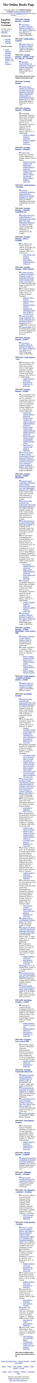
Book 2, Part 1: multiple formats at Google (29, 661)
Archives (23, 1372)
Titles (32, 1366)
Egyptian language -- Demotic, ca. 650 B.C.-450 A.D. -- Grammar (9, 59)
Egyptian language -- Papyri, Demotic (24, 268)
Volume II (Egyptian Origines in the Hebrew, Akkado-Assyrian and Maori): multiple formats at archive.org (29, 176)
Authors (26, 1366)
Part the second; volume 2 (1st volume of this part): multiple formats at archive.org (29, 421)
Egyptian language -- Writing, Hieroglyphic (22, 475)
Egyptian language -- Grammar (22, 20)
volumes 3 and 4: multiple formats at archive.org (29, 836)
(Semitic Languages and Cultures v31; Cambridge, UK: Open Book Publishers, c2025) (26, 1235)
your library (4, 31)
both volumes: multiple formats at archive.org (29, 262)
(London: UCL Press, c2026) (26, 46)
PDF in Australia (28, 1215)
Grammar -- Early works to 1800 (23, 1040)
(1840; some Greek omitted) (27, 522)
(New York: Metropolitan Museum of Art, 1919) (27, 974)
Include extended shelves (22, 11)
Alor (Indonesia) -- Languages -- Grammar (25, 1191)
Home (4, 1366)
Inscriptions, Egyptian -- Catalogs (23, 1001)
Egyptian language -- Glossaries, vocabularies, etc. (22, 210)
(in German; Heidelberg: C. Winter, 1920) (27, 195)
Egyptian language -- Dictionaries (23, 109)
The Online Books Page (18, 4)
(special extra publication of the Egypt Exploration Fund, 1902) (27, 930)
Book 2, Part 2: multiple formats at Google (29, 667)
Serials (22, 1368)
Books (4, 1372)
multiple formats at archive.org (29, 379)
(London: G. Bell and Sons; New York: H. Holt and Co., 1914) (27, 1102)
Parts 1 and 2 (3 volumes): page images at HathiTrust (28, 447)
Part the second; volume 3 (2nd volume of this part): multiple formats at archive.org (29, 430)
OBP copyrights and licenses (18, 1380)
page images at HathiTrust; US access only (28, 384)
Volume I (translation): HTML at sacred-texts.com (29, 730)
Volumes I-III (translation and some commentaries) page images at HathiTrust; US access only (29, 738)
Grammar (8, 43)
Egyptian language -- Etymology (22, 148)
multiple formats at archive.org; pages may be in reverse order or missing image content (29, 766)
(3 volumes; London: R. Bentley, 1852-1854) (27, 460)
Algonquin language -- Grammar (23, 1173)
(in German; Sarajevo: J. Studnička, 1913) (27, 1160)
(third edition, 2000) (27, 65)
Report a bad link (23, 1361)
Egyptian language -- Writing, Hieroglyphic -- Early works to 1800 (25, 630)
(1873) (26, 1179)
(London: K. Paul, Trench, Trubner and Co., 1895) (27, 28)
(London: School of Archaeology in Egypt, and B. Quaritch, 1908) (27, 988)
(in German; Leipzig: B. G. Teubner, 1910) (26, 1090)
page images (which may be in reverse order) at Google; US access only (29, 758)
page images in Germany (27, 906)
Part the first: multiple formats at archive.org (29, 414)
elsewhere (4, 32)
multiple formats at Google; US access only (29, 1025)
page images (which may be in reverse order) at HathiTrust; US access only (29, 774)
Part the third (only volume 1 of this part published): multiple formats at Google (29, 439)
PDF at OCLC (27, 811)
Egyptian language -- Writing (22, 390)
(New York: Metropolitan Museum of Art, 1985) (27, 220)
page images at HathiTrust (27, 809)
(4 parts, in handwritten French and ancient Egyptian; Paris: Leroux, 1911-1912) (27, 277)
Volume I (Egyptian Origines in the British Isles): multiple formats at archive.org (29, 165)
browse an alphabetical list (17, 13)
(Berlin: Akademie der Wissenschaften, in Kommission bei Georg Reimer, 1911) (26, 93)
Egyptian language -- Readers (22, 338)
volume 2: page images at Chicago (29, 832)
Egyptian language (8, 40)
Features (16, 1372)
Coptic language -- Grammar (8, 51)
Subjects (15, 1368)
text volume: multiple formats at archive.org (29, 566)
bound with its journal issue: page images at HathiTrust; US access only (29, 912)
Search (9, 1366)
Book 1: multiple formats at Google (28, 657)
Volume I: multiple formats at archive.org (29, 137)
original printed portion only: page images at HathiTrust (28, 1346)
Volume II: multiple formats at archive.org (29, 142)
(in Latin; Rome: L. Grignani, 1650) (27, 638)
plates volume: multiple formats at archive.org (29, 571)
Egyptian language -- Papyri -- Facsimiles (22, 238)
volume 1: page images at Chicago (29, 828)
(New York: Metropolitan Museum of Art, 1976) (27, 504)
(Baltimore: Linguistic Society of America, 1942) (26, 1077)
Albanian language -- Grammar (22, 1153)
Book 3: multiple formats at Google (28, 671)
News (10, 1372)
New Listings (18, 1366)
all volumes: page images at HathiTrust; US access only (28, 843)
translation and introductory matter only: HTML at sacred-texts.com (29, 311)
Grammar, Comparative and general (23, 1070)
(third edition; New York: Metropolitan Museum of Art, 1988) (27, 485)
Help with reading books (9, 1361)
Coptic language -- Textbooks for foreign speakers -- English (25, 677)
